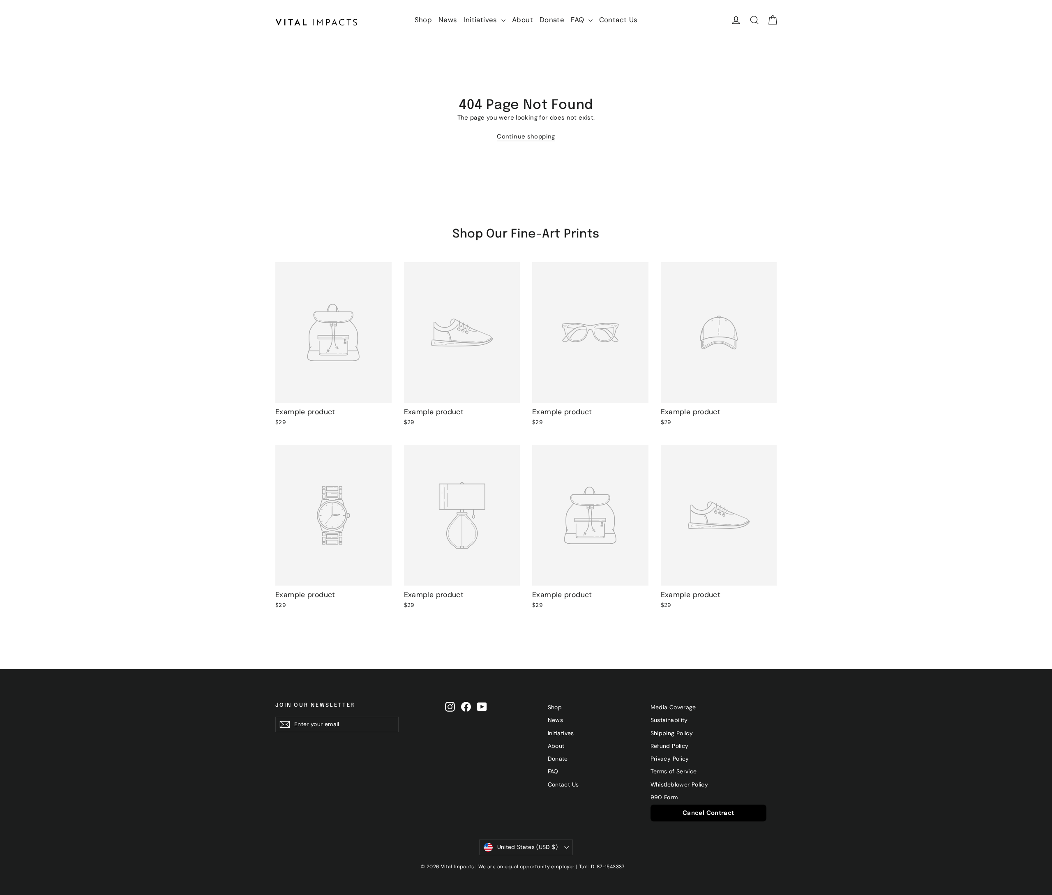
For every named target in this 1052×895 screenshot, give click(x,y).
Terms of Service (674, 771)
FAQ (578, 19)
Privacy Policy (670, 758)
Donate (552, 19)
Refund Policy (670, 746)
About (522, 19)
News (447, 19)
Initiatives (482, 19)
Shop (423, 19)
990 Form (664, 797)
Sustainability (669, 720)
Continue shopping (526, 136)
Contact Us (618, 19)
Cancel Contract (708, 813)
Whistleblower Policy (679, 784)
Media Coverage (673, 707)
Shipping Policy (672, 733)
